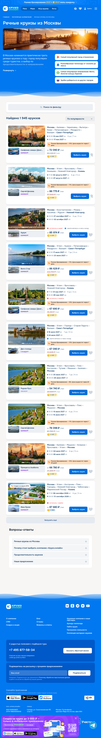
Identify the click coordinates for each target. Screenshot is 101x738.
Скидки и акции (12, 625)
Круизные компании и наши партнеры (78, 619)
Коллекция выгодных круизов (79, 633)
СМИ (8, 622)
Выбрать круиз (80, 155)
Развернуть (8, 70)
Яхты (54, 9)
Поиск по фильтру (52, 107)
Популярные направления (22, 17)
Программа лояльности (77, 630)
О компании (11, 618)
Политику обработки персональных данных (54, 678)
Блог (38, 618)
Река (25, 9)
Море (32, 9)
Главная (6, 17)
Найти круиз (72, 627)
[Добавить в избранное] (92, 155)
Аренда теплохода (75, 623)
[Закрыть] (76, 718)
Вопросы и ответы (44, 625)
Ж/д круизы (43, 9)
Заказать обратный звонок (77, 651)
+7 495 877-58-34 (22, 650)
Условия (29, 725)
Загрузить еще (50, 520)
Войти (89, 9)
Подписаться (79, 673)
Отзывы (40, 622)
